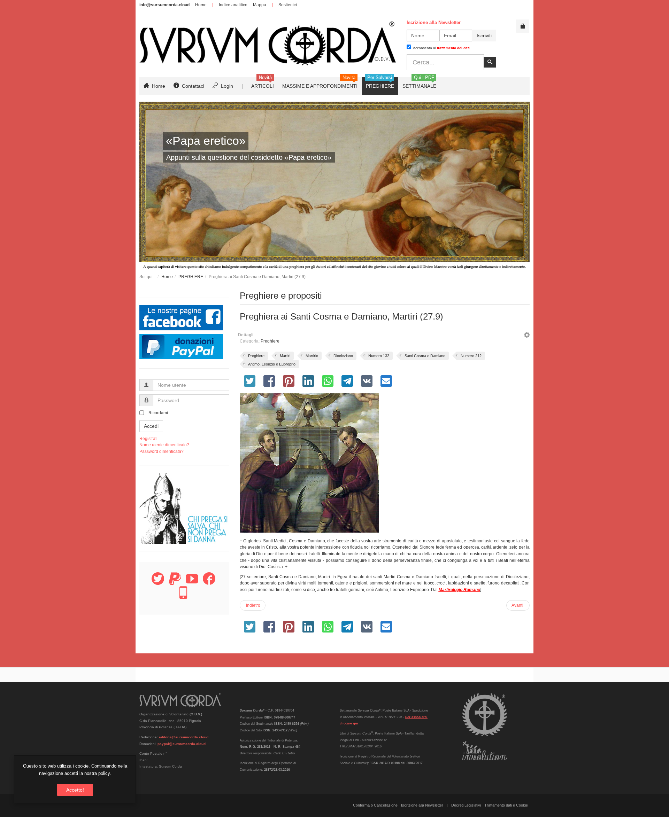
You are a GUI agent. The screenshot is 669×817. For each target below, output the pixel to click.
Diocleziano (343, 356)
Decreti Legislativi (466, 805)
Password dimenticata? (161, 451)
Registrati (148, 438)
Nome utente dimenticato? (164, 444)
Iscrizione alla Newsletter (422, 805)
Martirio (312, 356)
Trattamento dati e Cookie (506, 805)
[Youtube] (192, 582)
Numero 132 (378, 356)
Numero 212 (471, 356)
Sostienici (287, 4)
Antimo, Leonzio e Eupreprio (271, 364)
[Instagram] (183, 596)
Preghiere (270, 341)
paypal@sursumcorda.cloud (181, 744)
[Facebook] (209, 582)
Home (201, 4)
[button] (527, 335)
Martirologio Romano (459, 589)
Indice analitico (233, 4)
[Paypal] (175, 582)
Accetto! (75, 790)
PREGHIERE (190, 276)
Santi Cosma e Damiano (425, 356)
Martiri (285, 356)
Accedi (151, 426)
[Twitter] (158, 582)
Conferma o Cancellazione (375, 805)
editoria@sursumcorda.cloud (183, 737)
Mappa (259, 4)
